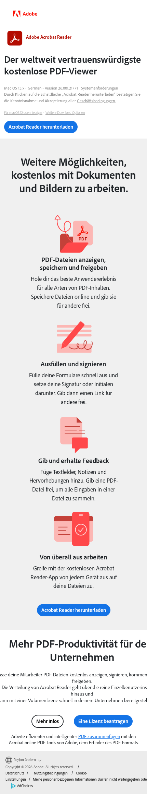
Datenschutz (14, 773)
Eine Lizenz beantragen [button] (103, 721)
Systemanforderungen (99, 88)
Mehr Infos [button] (47, 721)
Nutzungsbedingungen (51, 773)
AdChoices (25, 785)
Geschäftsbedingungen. (96, 100)
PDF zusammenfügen (99, 736)
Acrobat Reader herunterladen (41, 126)
